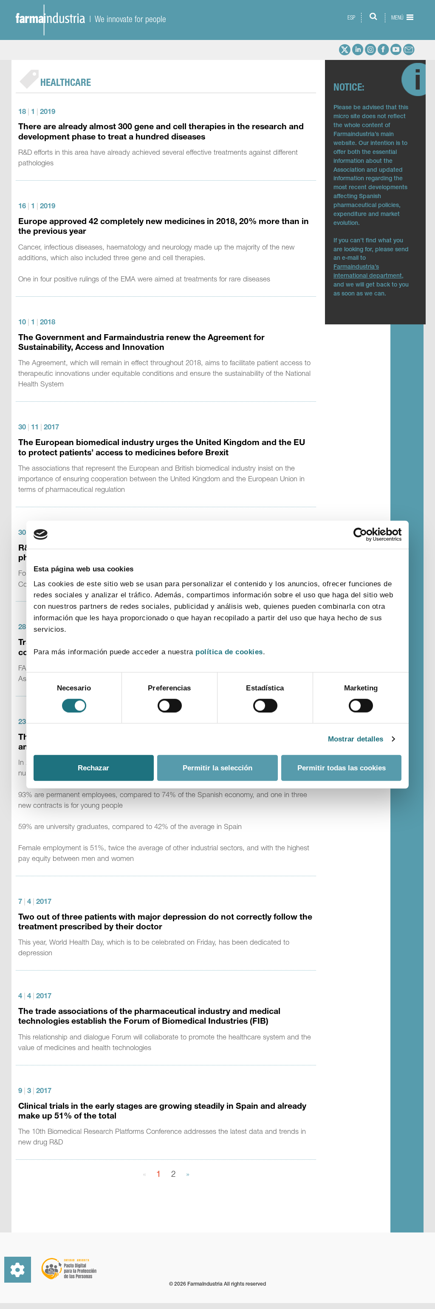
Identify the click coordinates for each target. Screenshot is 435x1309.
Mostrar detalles (356, 739)
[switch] (170, 706)
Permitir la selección (217, 768)
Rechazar (93, 768)
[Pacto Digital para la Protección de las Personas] (69, 1269)
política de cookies (229, 652)
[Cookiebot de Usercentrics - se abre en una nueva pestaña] (364, 535)
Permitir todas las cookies (341, 768)
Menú (398, 17)
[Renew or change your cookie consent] (17, 1270)
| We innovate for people (125, 19)
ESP (351, 17)
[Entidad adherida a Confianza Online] (366, 1276)
